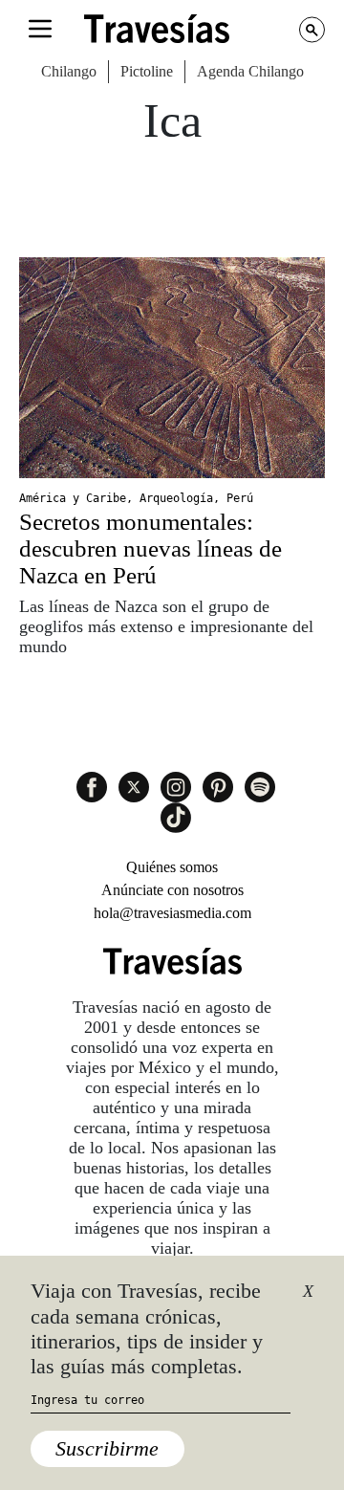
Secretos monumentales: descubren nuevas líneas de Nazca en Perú (150, 548)
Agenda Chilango (250, 71)
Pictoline (146, 71)
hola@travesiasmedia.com (172, 913)
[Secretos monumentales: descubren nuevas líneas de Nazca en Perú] (172, 367)
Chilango (69, 71)
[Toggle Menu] (40, 28)
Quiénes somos (172, 867)
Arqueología (176, 498)
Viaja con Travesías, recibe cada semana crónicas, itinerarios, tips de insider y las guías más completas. (147, 1328)
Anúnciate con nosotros (172, 890)
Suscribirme (107, 1448)
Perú (239, 498)
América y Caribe (72, 498)
